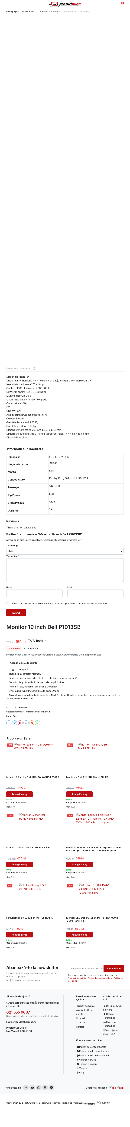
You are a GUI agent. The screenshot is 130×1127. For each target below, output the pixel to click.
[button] (121, 4)
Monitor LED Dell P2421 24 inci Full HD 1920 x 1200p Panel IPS (92, 919)
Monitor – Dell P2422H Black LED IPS (87, 777)
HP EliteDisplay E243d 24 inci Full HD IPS (29, 917)
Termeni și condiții (88, 1064)
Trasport (83, 1068)
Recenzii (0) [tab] (28, 368)
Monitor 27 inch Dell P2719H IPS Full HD (28, 847)
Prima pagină (12, 12)
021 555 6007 (18, 1012)
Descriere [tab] (12, 368)
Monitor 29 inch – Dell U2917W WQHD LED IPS (32, 777)
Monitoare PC (28, 12)
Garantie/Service (87, 1059)
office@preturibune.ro (24, 1022)
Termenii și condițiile (77, 978)
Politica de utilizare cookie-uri (94, 1055)
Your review (12, 556)
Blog (81, 1072)
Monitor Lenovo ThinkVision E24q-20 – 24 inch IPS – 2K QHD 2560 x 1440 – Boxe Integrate (93, 849)
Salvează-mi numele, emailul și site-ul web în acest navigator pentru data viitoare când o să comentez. (60, 603)
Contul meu (81, 1022)
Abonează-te (114, 968)
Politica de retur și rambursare (94, 1051)
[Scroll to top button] (125, 1113)
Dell (14, 716)
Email (70, 587)
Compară (80, 1018)
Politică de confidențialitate (92, 1047)
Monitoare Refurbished (49, 12)
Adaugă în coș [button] (19, 794)
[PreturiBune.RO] (65, 4)
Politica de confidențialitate (100, 978)
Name (9, 587)
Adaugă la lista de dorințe (23, 663)
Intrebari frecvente (85, 1006)
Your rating (12, 545)
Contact (80, 1026)
